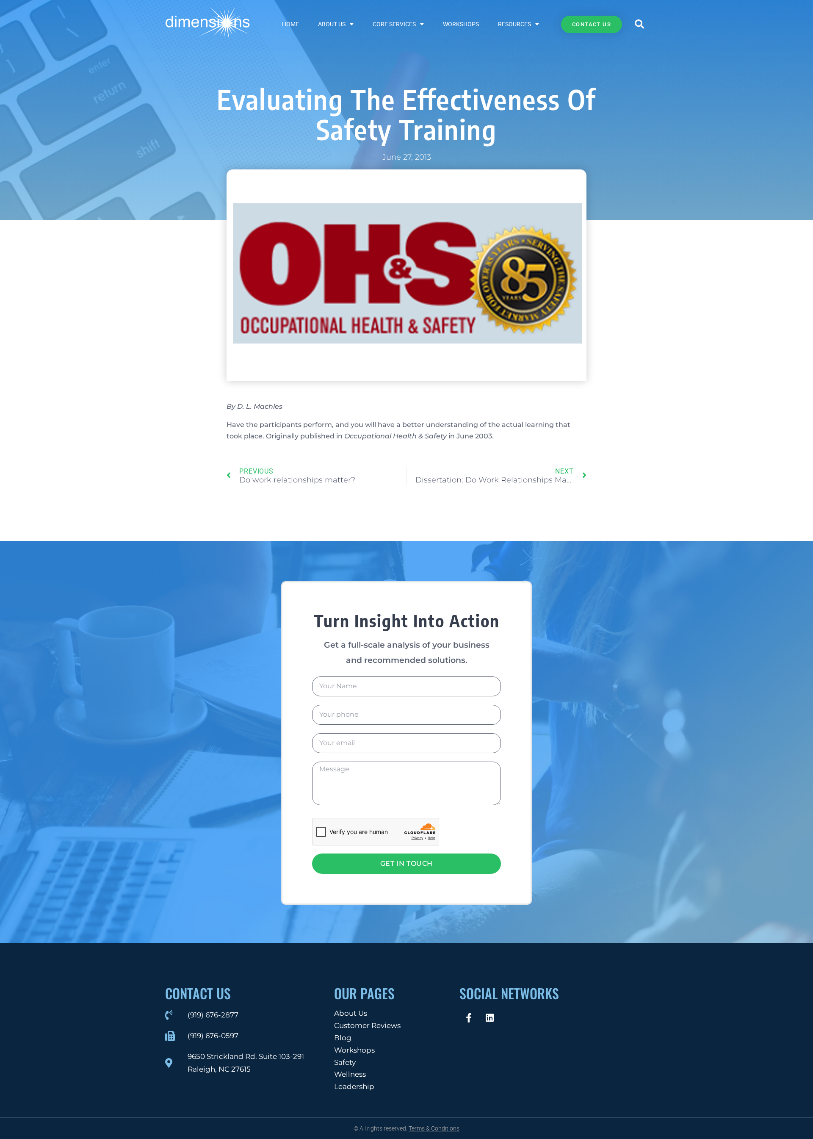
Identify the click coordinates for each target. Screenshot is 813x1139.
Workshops (461, 24)
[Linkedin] (489, 1018)
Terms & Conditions (434, 1128)
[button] (639, 24)
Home (290, 24)
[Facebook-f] (468, 1018)
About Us (332, 24)
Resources (514, 24)
